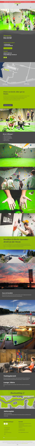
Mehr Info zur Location (8, 105)
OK (17, 444)
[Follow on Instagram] (4, 57)
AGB (4, 434)
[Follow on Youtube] (6, 57)
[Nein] (33, 443)
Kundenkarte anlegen (7, 48)
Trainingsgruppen (7, 427)
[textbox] (17, 38)
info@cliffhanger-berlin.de (10, 54)
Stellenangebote (6, 429)
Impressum (6, 430)
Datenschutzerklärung (7, 432)
